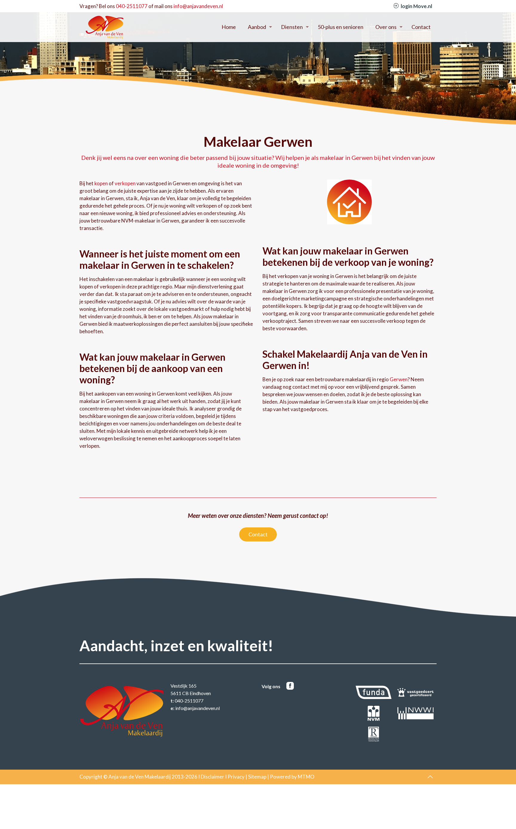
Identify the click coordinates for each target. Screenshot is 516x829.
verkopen (125, 183)
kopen (101, 183)
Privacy (236, 777)
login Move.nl (416, 6)
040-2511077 (132, 6)
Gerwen (399, 379)
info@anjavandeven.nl (198, 6)
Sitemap (257, 777)
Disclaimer (212, 777)
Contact (258, 534)
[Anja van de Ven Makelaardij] (104, 27)
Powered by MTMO (292, 777)
